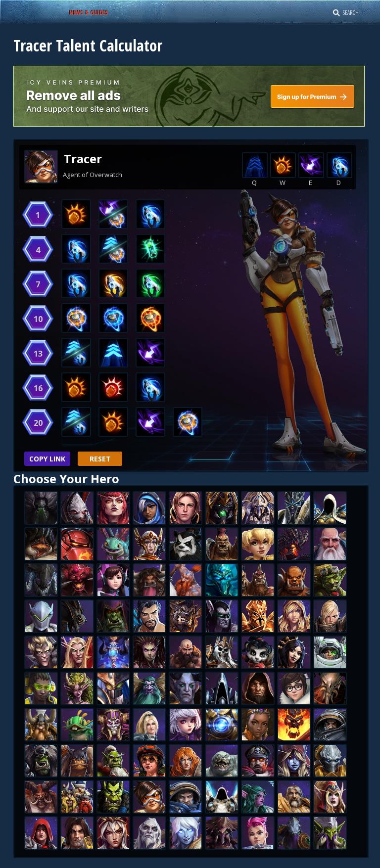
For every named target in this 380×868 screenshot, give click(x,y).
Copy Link (47, 458)
